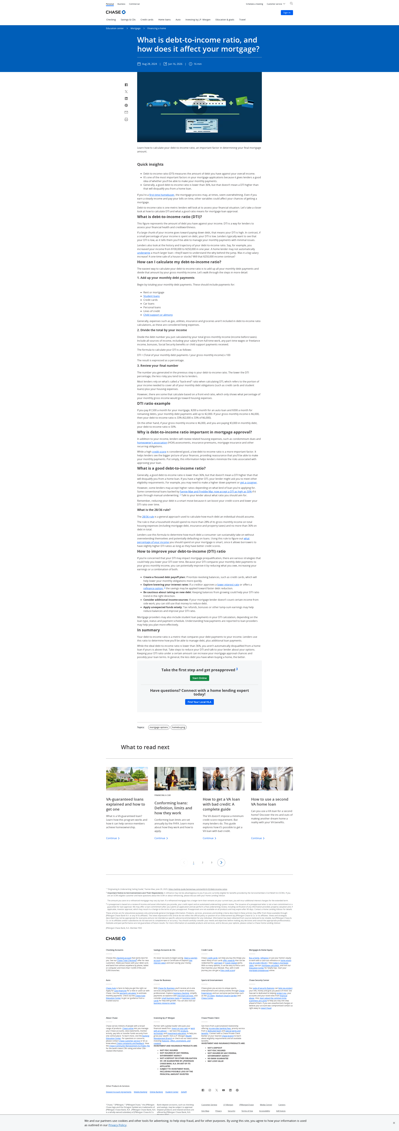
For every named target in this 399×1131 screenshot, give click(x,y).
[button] (394, 1123)
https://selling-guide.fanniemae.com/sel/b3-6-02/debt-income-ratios (197, 889)
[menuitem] (254, 4)
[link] (202, 1091)
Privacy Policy (117, 1125)
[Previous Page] (184, 862)
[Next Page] (221, 862)
